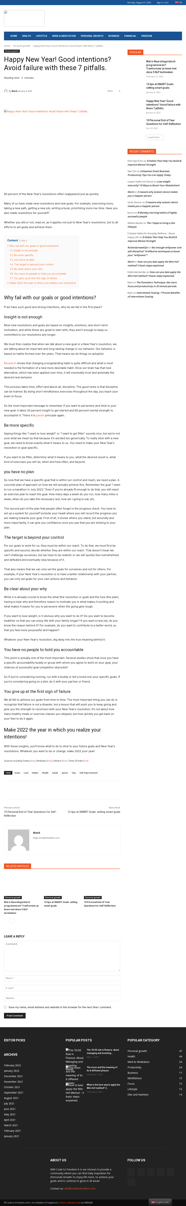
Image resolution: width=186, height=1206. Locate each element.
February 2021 (12, 1130)
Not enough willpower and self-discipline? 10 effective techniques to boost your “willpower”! (154, 251)
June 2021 (10, 1109)
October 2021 (12, 1087)
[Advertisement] (115, 18)
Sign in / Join (163, 2)
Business (113, 35)
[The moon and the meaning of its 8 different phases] (75, 1075)
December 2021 (13, 1076)
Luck (26, 772)
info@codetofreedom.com (80, 1188)
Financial (130, 35)
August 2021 (11, 1098)
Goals (17, 772)
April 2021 (10, 1120)
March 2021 (11, 1125)
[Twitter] (36, 2)
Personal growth (92, 35)
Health (26, 35)
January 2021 (11, 1136)
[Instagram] (12, 2)
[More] (96, 100)
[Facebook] (6, 2)
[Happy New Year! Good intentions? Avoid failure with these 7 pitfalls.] (136, 105)
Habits (35, 772)
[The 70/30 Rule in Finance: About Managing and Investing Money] (75, 1059)
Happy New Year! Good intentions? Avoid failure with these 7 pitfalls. (163, 105)
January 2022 (11, 1070)
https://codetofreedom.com (46, 838)
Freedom (146, 35)
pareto (40, 415)
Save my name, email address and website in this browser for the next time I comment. (60, 1007)
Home (13, 35)
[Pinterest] (24, 2)
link (33, 760)
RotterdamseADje (137, 247)
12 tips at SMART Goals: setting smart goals (94, 812)
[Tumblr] (30, 2)
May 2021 (10, 1114)
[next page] (12, 921)
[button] (177, 36)
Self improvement (89, 772)
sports (65, 772)
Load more (153, 137)
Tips (74, 772)
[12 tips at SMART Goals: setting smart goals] (62, 886)
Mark (14, 91)
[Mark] (6, 91)
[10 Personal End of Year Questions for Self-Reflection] (102, 886)
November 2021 (13, 1081)
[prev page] (6, 921)
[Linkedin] (18, 2)
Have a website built (70, 1202)
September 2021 (13, 1092)
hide (23, 240)
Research (10, 363)
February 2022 (12, 1065)
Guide (55, 772)
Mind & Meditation (64, 35)
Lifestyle (41, 35)
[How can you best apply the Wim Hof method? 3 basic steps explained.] (75, 1092)
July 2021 (9, 1103)
